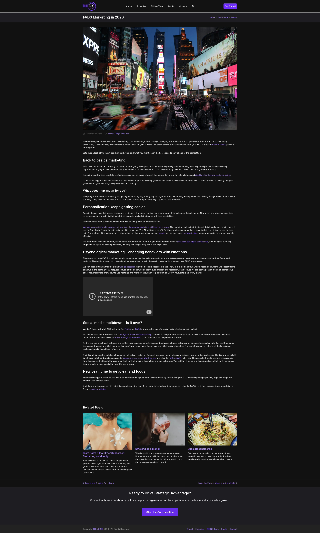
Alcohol (111, 133)
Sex (127, 133)
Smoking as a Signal (147, 448)
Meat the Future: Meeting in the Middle (216, 483)
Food (123, 133)
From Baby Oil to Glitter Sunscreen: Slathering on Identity (104, 455)
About (190, 529)
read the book (218, 144)
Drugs (117, 133)
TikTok (138, 329)
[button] (193, 6)
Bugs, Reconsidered (200, 448)
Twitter (127, 329)
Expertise (199, 529)
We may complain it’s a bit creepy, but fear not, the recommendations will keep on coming (126, 227)
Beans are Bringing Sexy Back (98, 483)
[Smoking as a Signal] (160, 429)
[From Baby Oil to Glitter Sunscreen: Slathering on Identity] (107, 431)
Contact (233, 529)
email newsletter (98, 389)
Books (224, 529)
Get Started (230, 6)
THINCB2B (98, 529)
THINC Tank (213, 529)
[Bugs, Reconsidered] (212, 429)
